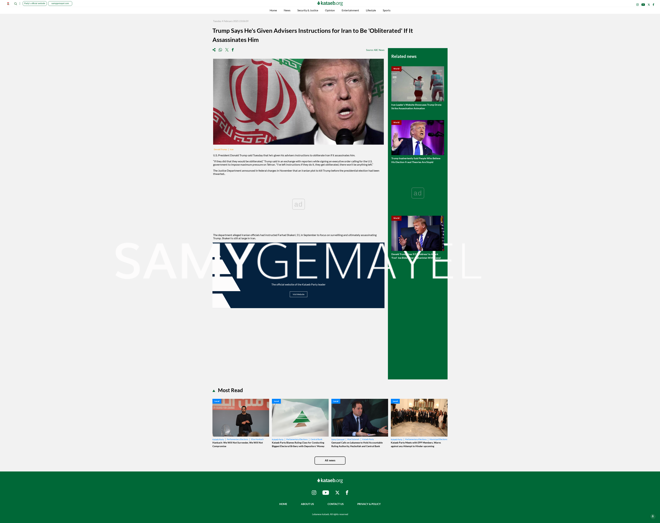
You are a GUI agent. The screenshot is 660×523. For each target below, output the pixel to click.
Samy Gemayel (337, 439)
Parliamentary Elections (237, 439)
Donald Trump (220, 149)
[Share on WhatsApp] (220, 50)
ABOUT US (307, 503)
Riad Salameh (353, 439)
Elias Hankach (257, 439)
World (396, 68)
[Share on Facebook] (233, 50)
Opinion (330, 10)
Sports (386, 10)
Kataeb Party (218, 439)
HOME (283, 503)
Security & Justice (307, 10)
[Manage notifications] (653, 516)
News (287, 10)
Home (273, 10)
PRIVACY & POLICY (369, 503)
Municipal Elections (438, 439)
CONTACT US (336, 503)
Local (216, 401)
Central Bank (316, 439)
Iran (232, 149)
